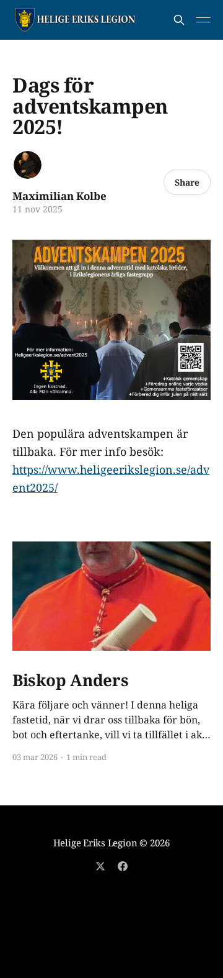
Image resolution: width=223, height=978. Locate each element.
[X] (100, 866)
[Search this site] (179, 20)
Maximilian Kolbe (59, 196)
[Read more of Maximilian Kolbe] (27, 165)
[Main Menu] (203, 20)
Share (187, 182)
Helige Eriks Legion (95, 842)
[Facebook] (123, 866)
